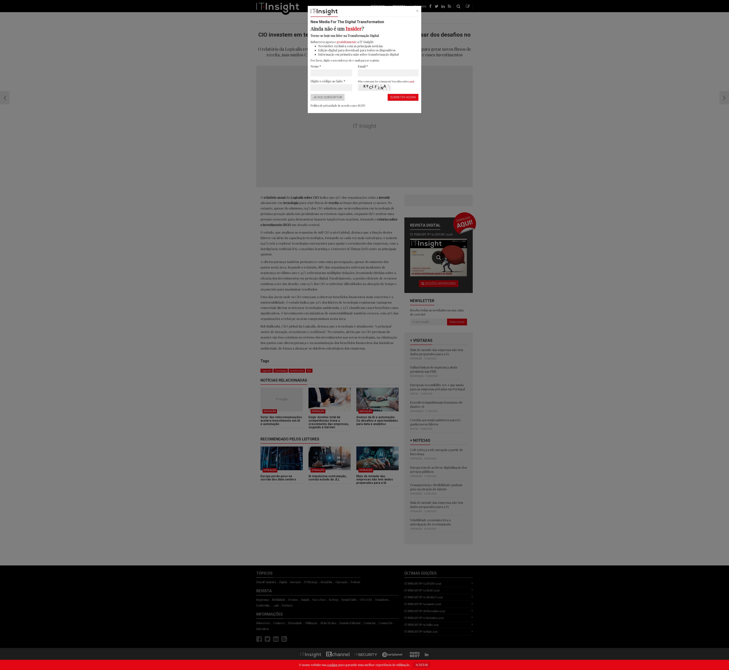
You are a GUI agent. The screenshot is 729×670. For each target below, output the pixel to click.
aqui (411, 81)
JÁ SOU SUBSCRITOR (327, 97)
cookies (332, 665)
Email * (363, 66)
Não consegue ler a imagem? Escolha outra (386, 81)
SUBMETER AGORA (403, 97)
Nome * (316, 66)
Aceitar (421, 665)
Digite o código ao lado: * (328, 81)
